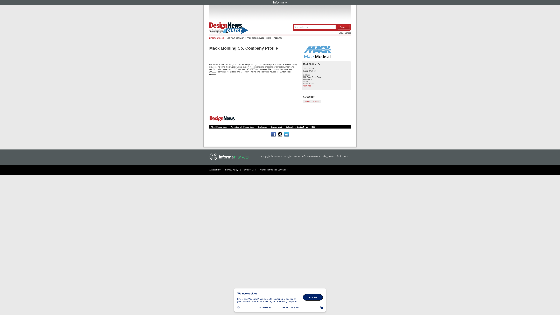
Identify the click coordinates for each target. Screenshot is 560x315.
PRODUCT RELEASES (255, 38)
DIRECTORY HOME (216, 38)
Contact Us (262, 127)
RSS (313, 127)
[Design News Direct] (228, 33)
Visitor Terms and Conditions (274, 169)
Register (348, 33)
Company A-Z (276, 127)
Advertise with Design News (242, 127)
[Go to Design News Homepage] (222, 121)
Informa (280, 2)
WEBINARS (278, 38)
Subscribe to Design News (297, 127)
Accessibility (214, 169)
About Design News (219, 127)
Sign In (341, 33)
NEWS (268, 38)
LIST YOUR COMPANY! (235, 38)
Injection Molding (312, 101)
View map (307, 86)
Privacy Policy (231, 169)
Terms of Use (249, 169)
